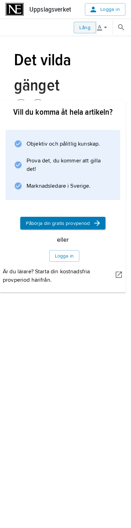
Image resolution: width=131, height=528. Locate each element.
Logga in (110, 9)
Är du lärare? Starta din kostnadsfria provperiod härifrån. (46, 275)
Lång (84, 28)
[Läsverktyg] (104, 27)
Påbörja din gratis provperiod (58, 223)
